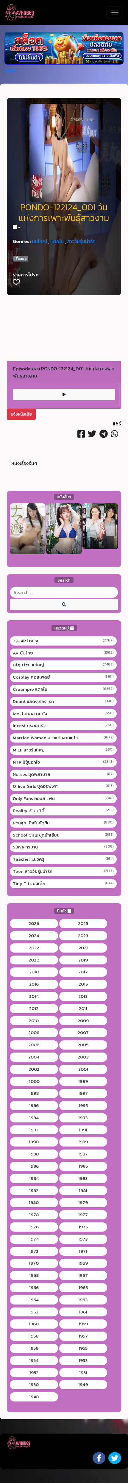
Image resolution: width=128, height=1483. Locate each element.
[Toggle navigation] (115, 12)
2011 (83, 1008)
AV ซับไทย (63, 653)
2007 (83, 1032)
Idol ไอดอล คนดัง (63, 713)
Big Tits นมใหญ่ (63, 665)
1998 (34, 1093)
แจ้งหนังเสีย (21, 414)
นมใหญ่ (39, 241)
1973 (83, 1239)
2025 (83, 923)
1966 (34, 1287)
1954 (33, 1360)
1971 (83, 1251)
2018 (34, 972)
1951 (83, 1372)
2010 (34, 1020)
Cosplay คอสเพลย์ (63, 677)
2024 (34, 935)
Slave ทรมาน (63, 847)
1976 (34, 1227)
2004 (33, 1057)
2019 (83, 960)
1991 (83, 1130)
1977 (83, 1214)
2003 (83, 1057)
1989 (83, 1142)
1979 (83, 1202)
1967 (83, 1275)
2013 (83, 996)
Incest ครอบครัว (63, 725)
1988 (34, 1154)
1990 (34, 1142)
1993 (83, 1117)
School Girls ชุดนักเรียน (63, 835)
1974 (34, 1239)
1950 (34, 1384)
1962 (33, 1312)
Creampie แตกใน (63, 689)
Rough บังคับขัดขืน (63, 823)
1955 (83, 1348)
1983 (83, 1178)
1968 (34, 1275)
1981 (83, 1190)
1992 (33, 1130)
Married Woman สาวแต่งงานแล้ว (63, 738)
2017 (83, 972)
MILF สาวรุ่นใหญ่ (63, 750)
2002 (34, 1069)
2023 (83, 935)
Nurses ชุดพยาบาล (63, 774)
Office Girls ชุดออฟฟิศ (63, 786)
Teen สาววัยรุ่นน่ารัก (63, 871)
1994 (34, 1117)
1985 (83, 1166)
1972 (33, 1251)
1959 (83, 1324)
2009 (83, 1020)
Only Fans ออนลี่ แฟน (63, 798)
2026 (34, 923)
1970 (34, 1263)
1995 (83, 1105)
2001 (83, 1069)
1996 (34, 1105)
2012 (33, 1008)
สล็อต (10, 70)
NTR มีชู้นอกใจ (63, 762)
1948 (34, 1396)
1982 (33, 1190)
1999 (83, 1081)
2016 (34, 984)
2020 (34, 960)
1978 (34, 1214)
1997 (83, 1093)
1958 (33, 1336)
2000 (34, 1081)
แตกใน (57, 241)
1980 (34, 1202)
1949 (83, 1384)
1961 (83, 1312)
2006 (33, 1045)
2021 (83, 948)
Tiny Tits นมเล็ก (63, 883)
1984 (34, 1178)
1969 (83, 1263)
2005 (83, 1045)
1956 (33, 1348)
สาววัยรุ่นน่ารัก (81, 241)
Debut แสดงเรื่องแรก (63, 701)
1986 (34, 1166)
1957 (83, 1336)
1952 (33, 1372)
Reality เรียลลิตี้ (63, 810)
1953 (83, 1360)
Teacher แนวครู (63, 859)
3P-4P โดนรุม (63, 641)
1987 (83, 1154)
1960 (34, 1324)
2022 (34, 948)
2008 (33, 1032)
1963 (83, 1299)
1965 (83, 1287)
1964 (34, 1299)
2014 (34, 996)
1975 (83, 1227)
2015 (83, 984)
